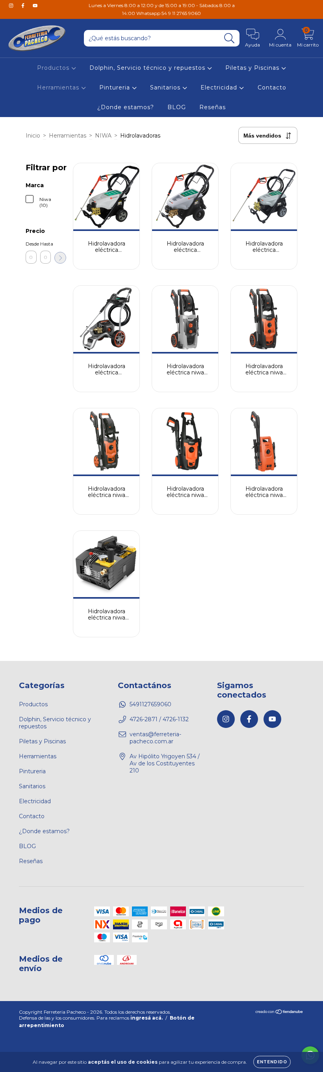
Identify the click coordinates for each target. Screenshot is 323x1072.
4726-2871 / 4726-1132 (159, 719)
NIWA (103, 135)
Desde (31, 244)
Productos (54, 67)
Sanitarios (166, 87)
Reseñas (212, 107)
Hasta (45, 244)
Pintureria (115, 87)
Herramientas (59, 87)
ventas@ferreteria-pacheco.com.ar (155, 738)
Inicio (33, 135)
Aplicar (60, 258)
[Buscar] (229, 38)
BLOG (176, 107)
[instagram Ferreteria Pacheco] (12, 5)
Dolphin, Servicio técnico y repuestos (148, 67)
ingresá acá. (146, 1018)
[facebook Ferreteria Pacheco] (24, 5)
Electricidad (219, 87)
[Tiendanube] (279, 1013)
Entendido (272, 1062)
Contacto (272, 87)
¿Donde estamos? (125, 107)
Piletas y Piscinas (253, 67)
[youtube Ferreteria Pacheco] (35, 5)
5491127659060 (150, 704)
